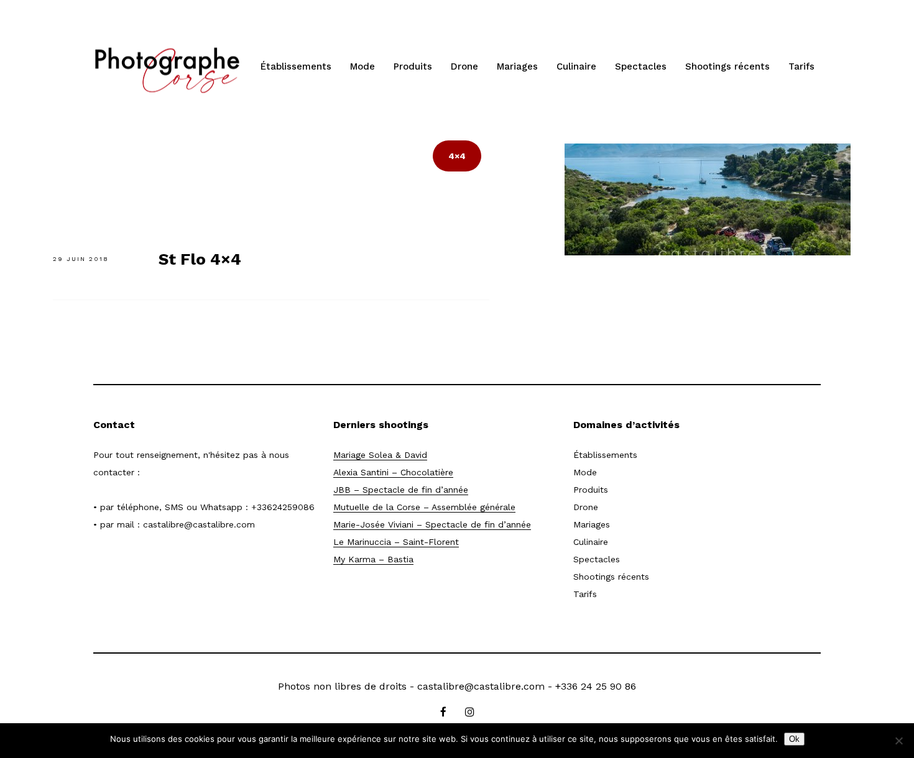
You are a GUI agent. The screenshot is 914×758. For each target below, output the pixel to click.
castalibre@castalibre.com (199, 524)
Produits (413, 66)
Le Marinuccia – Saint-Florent (396, 542)
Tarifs (801, 66)
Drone (464, 66)
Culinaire (576, 66)
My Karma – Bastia (373, 559)
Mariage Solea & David (380, 455)
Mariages (517, 66)
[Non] (898, 740)
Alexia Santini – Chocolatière (393, 472)
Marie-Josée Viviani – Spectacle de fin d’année (432, 524)
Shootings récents (727, 66)
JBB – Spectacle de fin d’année (400, 490)
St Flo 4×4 (200, 259)
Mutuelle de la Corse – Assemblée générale (424, 507)
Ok (794, 739)
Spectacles (641, 66)
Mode (362, 66)
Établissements (296, 66)
